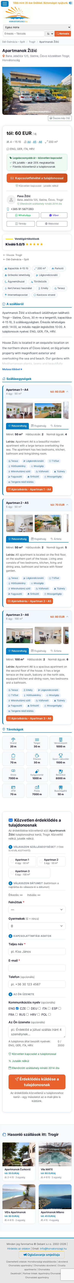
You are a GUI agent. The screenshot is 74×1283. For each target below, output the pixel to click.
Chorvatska (44, 1269)
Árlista (57, 425)
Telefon (22, 977)
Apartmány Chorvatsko (50, 1273)
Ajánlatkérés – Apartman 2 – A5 (31, 601)
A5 (34, 141)
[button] (37, 242)
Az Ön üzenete (27, 1022)
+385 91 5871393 (22, 209)
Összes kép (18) (61, 118)
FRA (12, 1014)
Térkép (22, 223)
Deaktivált (16, 1273)
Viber (56, 215)
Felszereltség (19, 425)
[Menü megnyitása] (5, 4)
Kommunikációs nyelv (32, 1002)
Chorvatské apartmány (37, 1277)
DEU (34, 1008)
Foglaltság (40, 425)
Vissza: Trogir (14, 255)
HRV (33, 1014)
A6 (40, 141)
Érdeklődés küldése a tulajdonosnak (39, 1082)
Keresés (64, 33)
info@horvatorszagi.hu (53, 1248)
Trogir (32, 41)
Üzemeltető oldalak (16, 1261)
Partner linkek (30, 1273)
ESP (55, 1008)
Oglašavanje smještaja (43, 1255)
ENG (12, 1008)
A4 (29, 141)
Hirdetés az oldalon (18, 1248)
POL (44, 1014)
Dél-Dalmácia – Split (13, 41)
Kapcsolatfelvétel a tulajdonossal (39, 178)
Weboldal (53, 223)
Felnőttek (16, 902)
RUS (22, 1014)
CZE (23, 1008)
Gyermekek (24, 918)
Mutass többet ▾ (12, 369)
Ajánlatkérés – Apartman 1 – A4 (31, 489)
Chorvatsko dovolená (45, 1265)
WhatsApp (24, 215)
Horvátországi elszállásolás (42, 1261)
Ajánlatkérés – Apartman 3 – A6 (31, 718)
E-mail (14, 960)
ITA (45, 1008)
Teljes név (17, 944)
